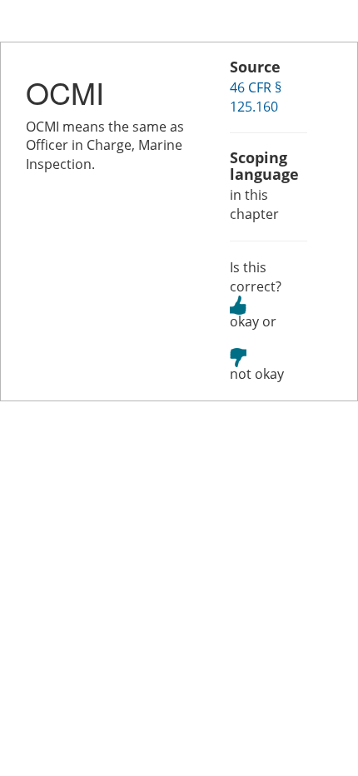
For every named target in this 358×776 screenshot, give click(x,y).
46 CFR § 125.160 (255, 97)
